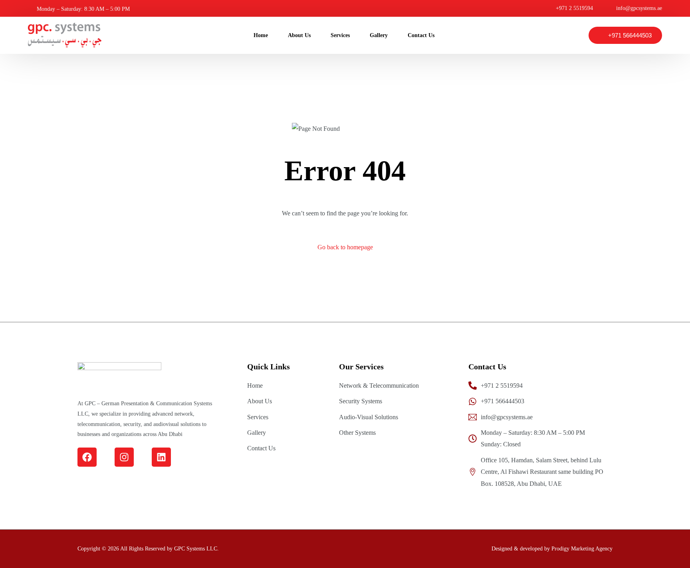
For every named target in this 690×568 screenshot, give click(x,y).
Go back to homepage (345, 247)
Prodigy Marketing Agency (582, 549)
